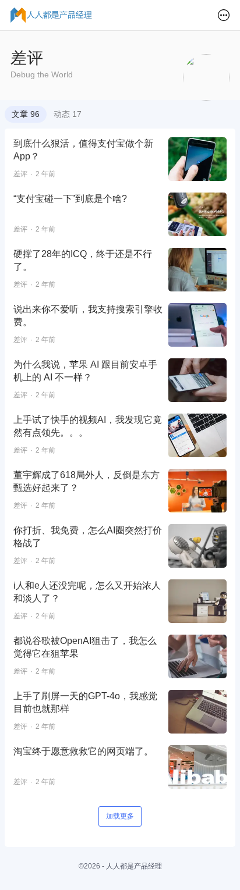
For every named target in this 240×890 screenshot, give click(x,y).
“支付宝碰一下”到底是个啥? (70, 199)
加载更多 (120, 816)
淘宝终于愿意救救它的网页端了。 (83, 751)
